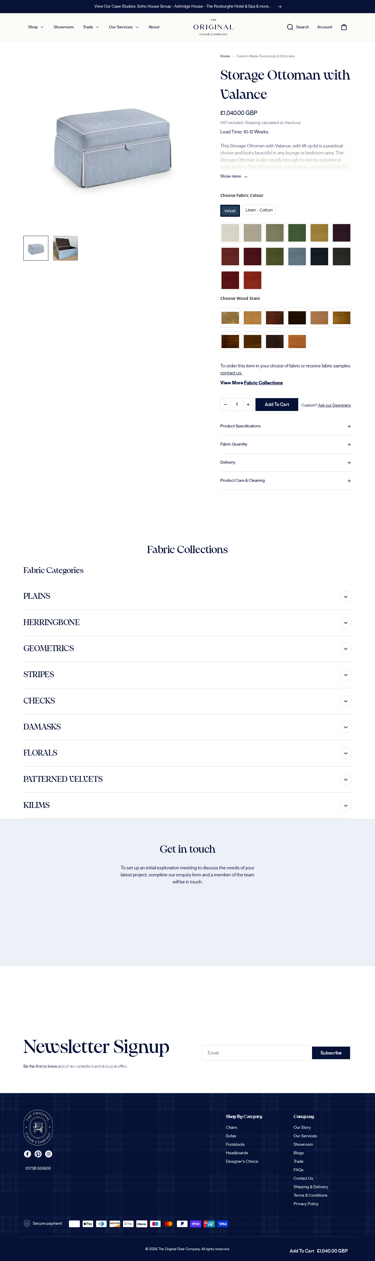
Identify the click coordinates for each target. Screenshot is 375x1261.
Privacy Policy (306, 1204)
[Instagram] (48, 1153)
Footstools (235, 1145)
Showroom (303, 1145)
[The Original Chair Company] (38, 1127)
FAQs (299, 1170)
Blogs (299, 1153)
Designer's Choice (242, 1161)
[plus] (248, 404)
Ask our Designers (334, 405)
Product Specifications (240, 426)
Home (225, 56)
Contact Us (303, 1178)
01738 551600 (38, 1169)
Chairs (231, 1128)
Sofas (231, 1136)
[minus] (225, 404)
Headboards (237, 1153)
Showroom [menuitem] (64, 27)
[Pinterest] (38, 1153)
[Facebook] (27, 1153)
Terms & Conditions (311, 1195)
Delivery (227, 462)
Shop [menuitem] (33, 27)
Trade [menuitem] (88, 27)
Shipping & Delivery (311, 1187)
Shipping (252, 123)
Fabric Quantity (233, 444)
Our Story (302, 1128)
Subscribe (331, 1053)
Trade (299, 1161)
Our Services (305, 1136)
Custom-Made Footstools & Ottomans (265, 56)
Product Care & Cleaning (242, 481)
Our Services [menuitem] (121, 27)
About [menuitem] (154, 27)
